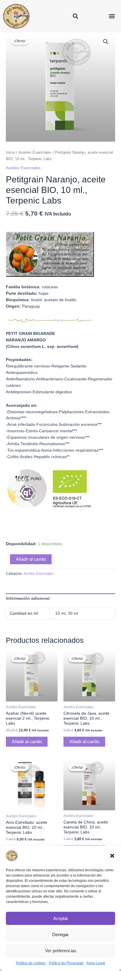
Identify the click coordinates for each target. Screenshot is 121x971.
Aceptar (60, 918)
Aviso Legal (95, 963)
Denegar (60, 934)
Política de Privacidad (66, 963)
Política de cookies (31, 963)
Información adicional (28, 598)
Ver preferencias (60, 950)
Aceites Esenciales (35, 152)
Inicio (10, 152)
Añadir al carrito (31, 559)
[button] (112, 856)
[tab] (60, 598)
